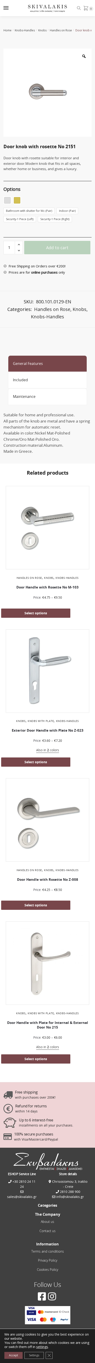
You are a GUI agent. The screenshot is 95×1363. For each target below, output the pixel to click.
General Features (28, 363)
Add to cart (57, 247)
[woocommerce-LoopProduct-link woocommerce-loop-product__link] (47, 528)
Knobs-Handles (25, 30)
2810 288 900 (69, 1191)
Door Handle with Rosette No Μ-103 (47, 587)
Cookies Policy (47, 1269)
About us (47, 1221)
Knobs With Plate (41, 721)
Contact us (47, 1231)
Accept (13, 1355)
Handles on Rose (61, 30)
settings (42, 1347)
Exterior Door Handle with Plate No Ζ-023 (47, 730)
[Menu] (10, 8)
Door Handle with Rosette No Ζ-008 (47, 879)
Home (7, 30)
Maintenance (24, 396)
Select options (35, 613)
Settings (34, 1355)
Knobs (42, 30)
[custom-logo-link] (48, 8)
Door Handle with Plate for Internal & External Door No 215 (47, 1025)
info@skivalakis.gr (70, 1196)
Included (20, 379)
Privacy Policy (47, 1260)
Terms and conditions (47, 1251)
